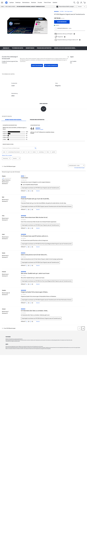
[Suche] (74, 2)
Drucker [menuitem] (40, 2)
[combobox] (81, 6)
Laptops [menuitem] (11, 2)
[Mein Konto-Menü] (81, 2)
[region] (44, 62)
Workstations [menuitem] (25, 2)
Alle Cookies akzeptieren (51, 65)
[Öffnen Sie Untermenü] (2, 2)
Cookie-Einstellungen (37, 65)
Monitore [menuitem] (33, 2)
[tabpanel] (43, 225)
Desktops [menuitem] (18, 2)
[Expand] (27, 26)
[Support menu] (77, 2)
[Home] (6, 2)
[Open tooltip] (74, 34)
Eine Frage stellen (68, 11)
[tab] (13, 119)
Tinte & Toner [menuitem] (47, 2)
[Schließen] (68, 56)
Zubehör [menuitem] (55, 2)
